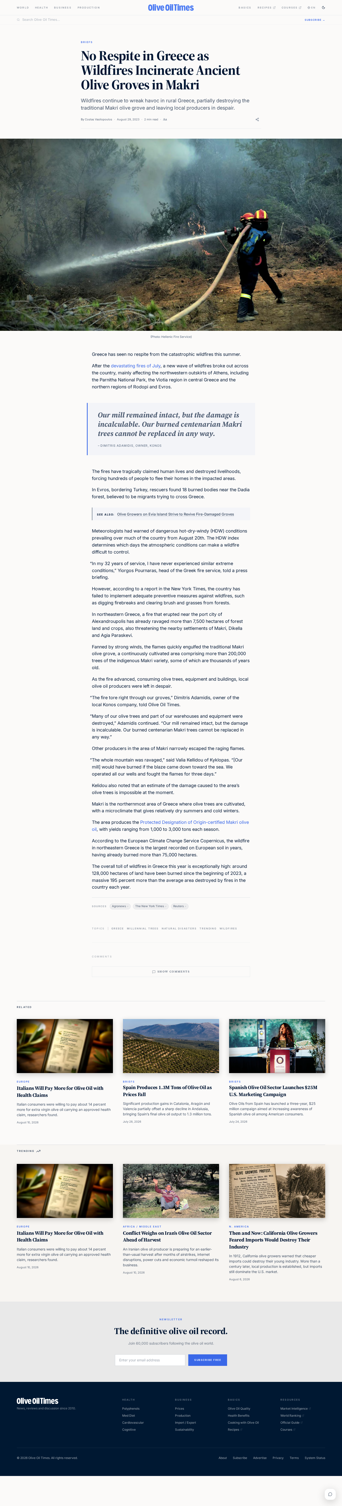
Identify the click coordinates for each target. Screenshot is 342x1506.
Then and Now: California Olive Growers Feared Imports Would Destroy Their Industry (273, 1239)
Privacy (278, 1458)
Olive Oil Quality (239, 1408)
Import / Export (185, 1422)
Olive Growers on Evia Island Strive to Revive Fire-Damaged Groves (175, 514)
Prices (179, 1408)
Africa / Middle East (142, 1226)
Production (89, 7)
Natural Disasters (179, 928)
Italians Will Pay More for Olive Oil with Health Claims (60, 1092)
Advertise (260, 1458)
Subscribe (240, 1458)
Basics (245, 7)
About (223, 1458)
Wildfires (228, 928)
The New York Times (149, 906)
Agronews (119, 906)
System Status (315, 1458)
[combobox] (160, 19)
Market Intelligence (294, 1408)
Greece (117, 928)
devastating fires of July (135, 365)
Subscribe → (315, 19)
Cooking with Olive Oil (243, 1422)
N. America (239, 1226)
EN (313, 7)
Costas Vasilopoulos (98, 119)
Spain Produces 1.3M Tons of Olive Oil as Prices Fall (167, 1091)
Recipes (265, 7)
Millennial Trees (143, 928)
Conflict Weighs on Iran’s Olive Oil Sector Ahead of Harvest (167, 1236)
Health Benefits (238, 1415)
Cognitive (129, 1429)
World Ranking (290, 1415)
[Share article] (257, 119)
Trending (208, 928)
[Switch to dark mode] (323, 7)
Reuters (178, 906)
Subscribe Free (207, 1359)
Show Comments (173, 971)
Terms (294, 1458)
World (23, 7)
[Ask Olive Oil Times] (330, 1494)
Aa (165, 119)
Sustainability (184, 1429)
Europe (23, 1081)
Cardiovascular (133, 1422)
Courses (290, 7)
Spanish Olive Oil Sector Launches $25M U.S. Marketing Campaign (273, 1091)
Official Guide (289, 1422)
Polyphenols (130, 1408)
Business (63, 7)
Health (41, 7)
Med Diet (128, 1415)
